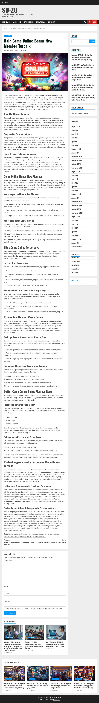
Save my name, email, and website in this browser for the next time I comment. (34, 609)
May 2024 (74, 228)
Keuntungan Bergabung (39, 534)
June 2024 (74, 224)
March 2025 (75, 190)
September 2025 (77, 168)
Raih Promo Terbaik (26, 536)
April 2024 (75, 232)
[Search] (85, 22)
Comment (8, 560)
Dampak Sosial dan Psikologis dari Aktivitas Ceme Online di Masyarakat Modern (34, 632)
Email (6, 594)
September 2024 (77, 213)
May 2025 (74, 183)
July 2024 (74, 220)
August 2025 (75, 171)
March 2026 (75, 145)
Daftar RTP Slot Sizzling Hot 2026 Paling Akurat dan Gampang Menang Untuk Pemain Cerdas (83, 97)
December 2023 (76, 247)
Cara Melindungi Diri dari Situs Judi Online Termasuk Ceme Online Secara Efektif (56, 632)
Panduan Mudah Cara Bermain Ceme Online (52, 541)
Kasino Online (28, 22)
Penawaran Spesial (53, 534)
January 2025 (75, 198)
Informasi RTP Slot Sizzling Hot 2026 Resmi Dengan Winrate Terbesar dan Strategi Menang (81, 57)
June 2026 (74, 134)
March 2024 (75, 235)
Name (6, 586)
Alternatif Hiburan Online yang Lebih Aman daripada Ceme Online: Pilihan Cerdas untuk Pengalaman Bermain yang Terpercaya (13, 632)
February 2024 (76, 239)
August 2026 (75, 126)
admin (7, 50)
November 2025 (76, 160)
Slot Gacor (51, 22)
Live (94, 22)
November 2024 (76, 205)
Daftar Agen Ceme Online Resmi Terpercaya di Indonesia (19, 542)
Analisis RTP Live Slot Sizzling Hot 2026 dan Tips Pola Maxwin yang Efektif (82, 67)
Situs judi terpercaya (39, 536)
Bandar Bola (40, 22)
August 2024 (75, 217)
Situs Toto (75, 281)
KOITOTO (56, 699)
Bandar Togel (16, 22)
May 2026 (74, 138)
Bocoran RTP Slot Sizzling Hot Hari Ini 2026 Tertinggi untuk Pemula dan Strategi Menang (82, 87)
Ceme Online (6, 22)
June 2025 (74, 179)
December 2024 (76, 202)
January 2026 (75, 153)
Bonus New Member (15, 534)
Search (74, 36)
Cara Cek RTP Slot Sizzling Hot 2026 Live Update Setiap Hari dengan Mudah (81, 77)
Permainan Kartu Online (11, 536)
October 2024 (76, 209)
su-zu (9, 10)
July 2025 (74, 175)
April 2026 (74, 141)
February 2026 (76, 149)
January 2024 (75, 243)
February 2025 (76, 194)
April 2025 (74, 186)
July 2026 (74, 130)
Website (7, 601)
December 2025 (76, 156)
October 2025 (76, 164)
